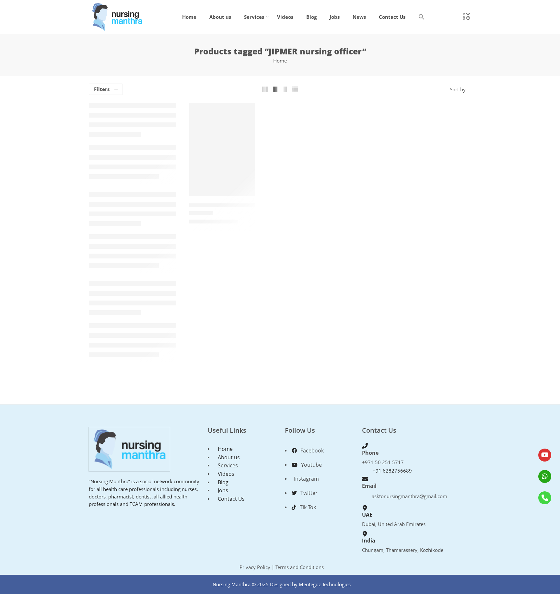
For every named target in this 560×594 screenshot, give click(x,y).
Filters (102, 89)
